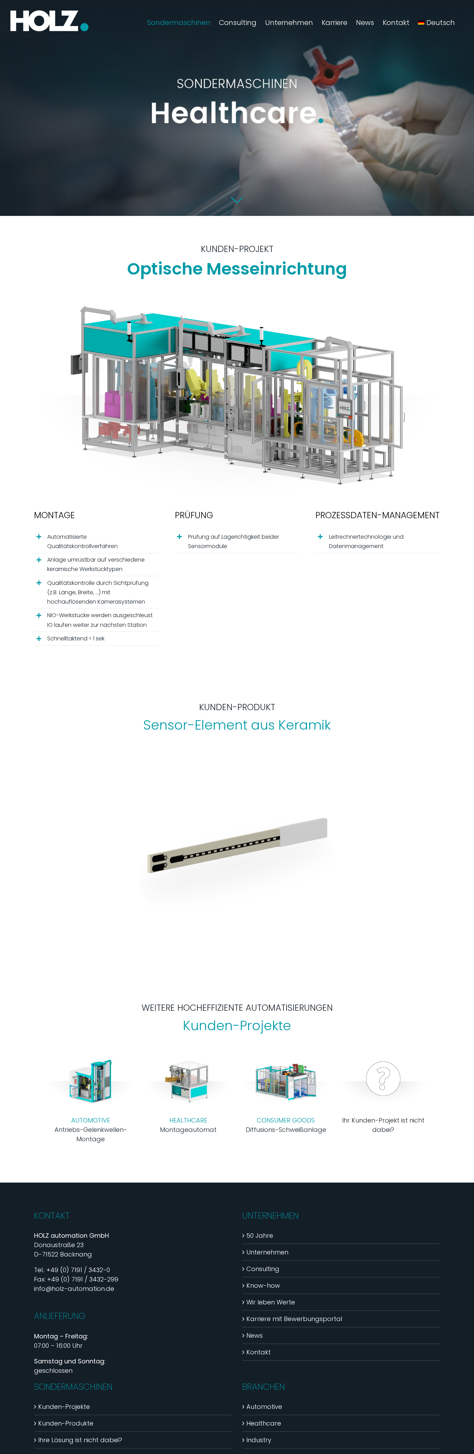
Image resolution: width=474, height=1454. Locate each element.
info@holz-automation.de (74, 1288)
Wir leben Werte (270, 1302)
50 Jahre (259, 1235)
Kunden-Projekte (64, 1406)
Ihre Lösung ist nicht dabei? (80, 1440)
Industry (258, 1440)
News (254, 1335)
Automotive (264, 1406)
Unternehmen (267, 1252)
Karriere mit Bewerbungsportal (294, 1318)
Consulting (262, 1268)
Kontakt (258, 1352)
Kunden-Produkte (65, 1423)
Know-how (263, 1285)
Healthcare (263, 1423)
